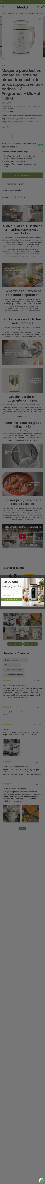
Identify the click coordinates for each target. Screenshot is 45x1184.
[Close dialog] (42, 579)
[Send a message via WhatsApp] (41, 1180)
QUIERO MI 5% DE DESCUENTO (11, 599)
